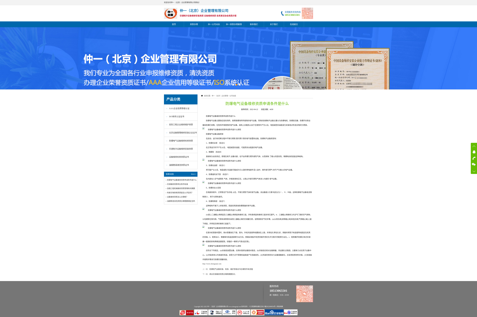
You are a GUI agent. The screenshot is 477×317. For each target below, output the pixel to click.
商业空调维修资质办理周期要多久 (222, 274)
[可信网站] (258, 315)
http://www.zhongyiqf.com (211, 264)
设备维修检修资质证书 (179, 157)
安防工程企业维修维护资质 (181, 125)
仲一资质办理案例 (234, 24)
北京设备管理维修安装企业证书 (183, 133)
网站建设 (258, 306)
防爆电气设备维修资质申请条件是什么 (182, 180)
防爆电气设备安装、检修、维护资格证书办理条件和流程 (231, 269)
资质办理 (194, 24)
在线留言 (294, 24)
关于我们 (274, 24)
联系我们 (254, 24)
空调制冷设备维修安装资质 (181, 149)
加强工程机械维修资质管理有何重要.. (181, 188)
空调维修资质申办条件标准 (177, 184)
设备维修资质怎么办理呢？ (177, 197)
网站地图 (280, 306)
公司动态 (233, 96)
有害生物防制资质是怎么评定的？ (180, 193)
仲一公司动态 (214, 24)
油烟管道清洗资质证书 (179, 165)
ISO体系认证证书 (176, 116)
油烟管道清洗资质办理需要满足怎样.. (181, 201)
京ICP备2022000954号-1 (269, 306)
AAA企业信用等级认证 (179, 108)
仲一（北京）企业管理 (220, 96)
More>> (193, 174)
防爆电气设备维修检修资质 (181, 141)
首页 (174, 24)
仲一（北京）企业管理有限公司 (217, 306)
